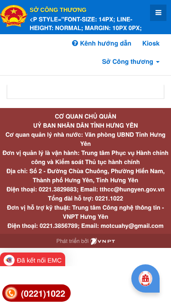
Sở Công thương (58, 9)
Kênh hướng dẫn (104, 43)
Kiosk (151, 43)
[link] (36, 293)
